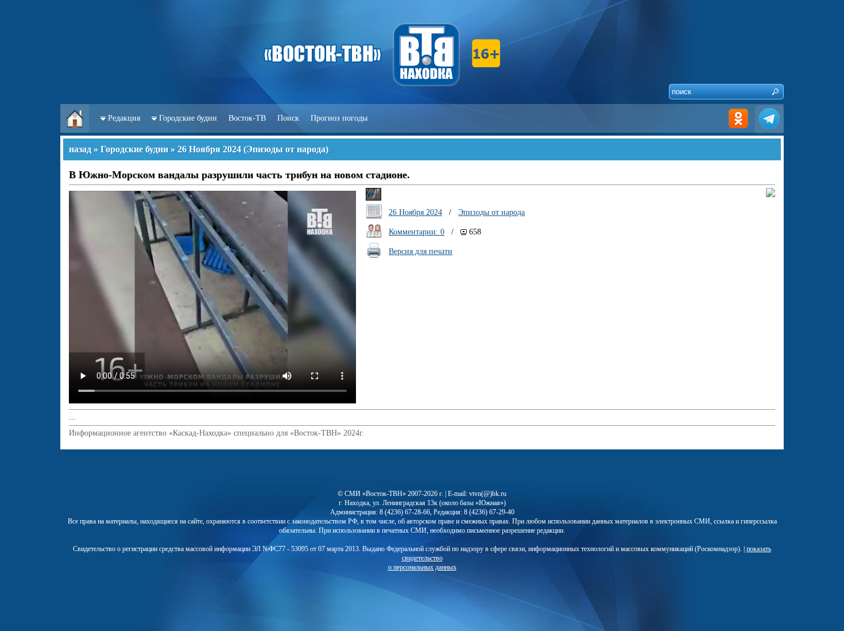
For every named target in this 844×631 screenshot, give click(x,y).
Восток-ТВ (247, 118)
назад (80, 149)
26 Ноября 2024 (209, 149)
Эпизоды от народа (286, 149)
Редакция (124, 118)
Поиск (288, 118)
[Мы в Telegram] (769, 130)
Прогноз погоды (339, 118)
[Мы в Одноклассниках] (738, 130)
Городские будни (188, 118)
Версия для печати (420, 251)
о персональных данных (422, 567)
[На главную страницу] (74, 130)
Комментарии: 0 (416, 232)
